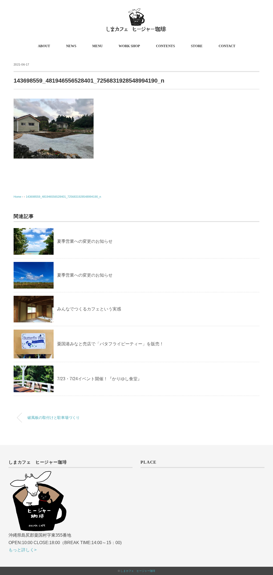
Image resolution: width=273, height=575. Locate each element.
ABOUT (44, 46)
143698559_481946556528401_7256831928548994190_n (63, 196)
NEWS (71, 46)
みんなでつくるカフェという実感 (89, 309)
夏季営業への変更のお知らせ (85, 241)
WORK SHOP (129, 46)
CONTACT (227, 46)
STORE (197, 46)
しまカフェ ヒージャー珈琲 (138, 570)
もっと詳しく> (23, 550)
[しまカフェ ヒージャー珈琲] (136, 12)
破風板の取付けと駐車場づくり (53, 417)
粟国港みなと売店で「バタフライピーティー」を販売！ (110, 344)
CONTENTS (165, 46)
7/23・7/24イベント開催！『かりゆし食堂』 (99, 378)
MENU (97, 46)
